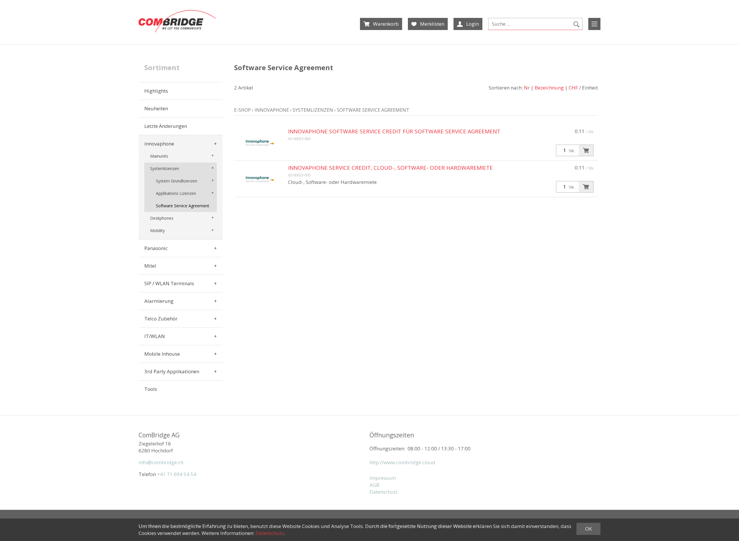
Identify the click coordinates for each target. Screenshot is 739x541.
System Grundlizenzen (176, 181)
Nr (527, 87)
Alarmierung (158, 301)
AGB (374, 485)
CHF (573, 87)
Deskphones (161, 218)
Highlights (156, 90)
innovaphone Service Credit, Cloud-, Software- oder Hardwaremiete (390, 167)
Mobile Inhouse (162, 353)
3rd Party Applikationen (171, 371)
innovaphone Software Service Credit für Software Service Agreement (394, 131)
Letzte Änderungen (165, 126)
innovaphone (159, 143)
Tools (150, 389)
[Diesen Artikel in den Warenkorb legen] (586, 150)
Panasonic (156, 248)
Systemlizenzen (164, 168)
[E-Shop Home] (177, 21)
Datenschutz (384, 491)
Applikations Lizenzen (176, 193)
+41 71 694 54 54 (176, 474)
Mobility (157, 230)
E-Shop (242, 110)
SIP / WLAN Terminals (169, 283)
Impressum (383, 478)
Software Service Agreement (182, 205)
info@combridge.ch (161, 462)
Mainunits (159, 156)
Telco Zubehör (161, 318)
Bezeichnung (549, 87)
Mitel (150, 265)
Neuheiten (156, 108)
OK (588, 528)
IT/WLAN (154, 336)
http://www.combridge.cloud (402, 462)
